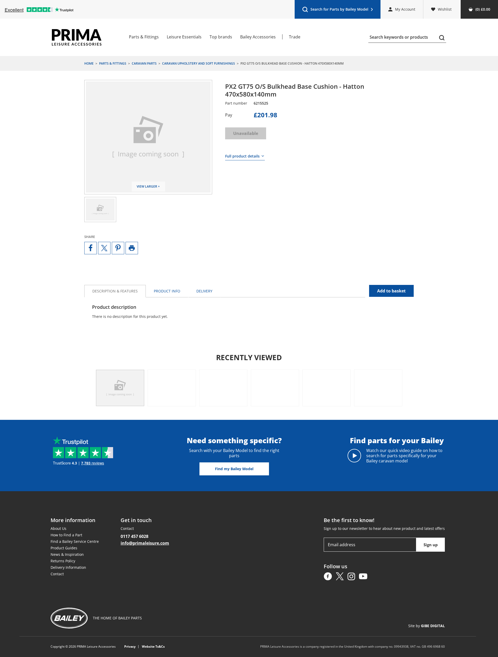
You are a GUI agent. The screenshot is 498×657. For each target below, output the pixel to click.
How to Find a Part (66, 534)
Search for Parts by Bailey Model (335, 10)
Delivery (204, 291)
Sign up (431, 544)
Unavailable (245, 133)
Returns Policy (63, 560)
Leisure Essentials (184, 37)
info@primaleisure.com (145, 543)
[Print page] (132, 248)
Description (115, 291)
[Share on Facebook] (90, 248)
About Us (58, 528)
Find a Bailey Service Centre (75, 541)
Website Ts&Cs (153, 646)
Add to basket (391, 291)
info (167, 291)
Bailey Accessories (258, 37)
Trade (294, 37)
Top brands (221, 37)
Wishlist (445, 9)
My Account (405, 9)
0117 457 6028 (134, 536)
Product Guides (64, 547)
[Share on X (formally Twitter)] (104, 248)
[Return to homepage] (76, 37)
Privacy (130, 646)
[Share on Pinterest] (118, 248)
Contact (57, 573)
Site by (426, 625)
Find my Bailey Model (234, 468)
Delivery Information (68, 567)
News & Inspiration (67, 554)
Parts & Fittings (144, 37)
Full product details (242, 156)
